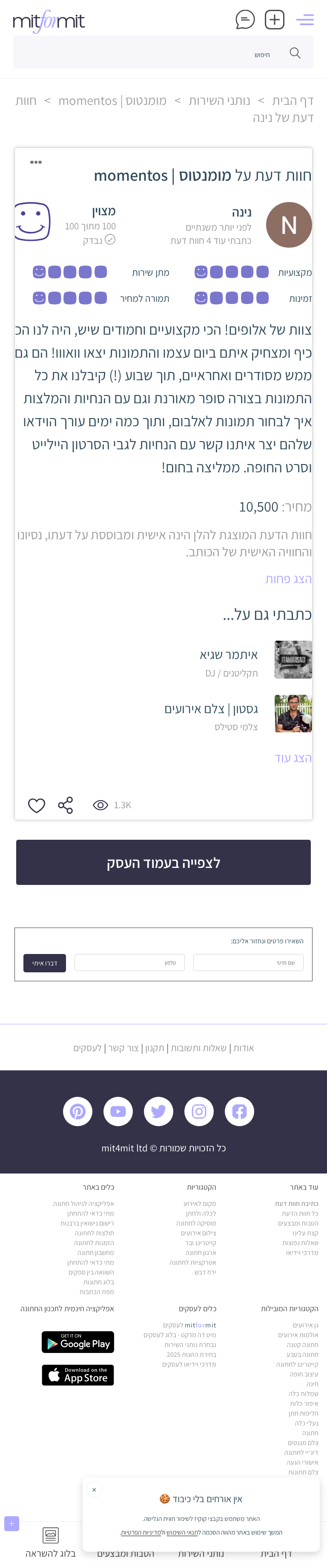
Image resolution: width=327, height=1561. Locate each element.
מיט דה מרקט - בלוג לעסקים (179, 1334)
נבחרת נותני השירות (190, 1344)
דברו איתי (44, 963)
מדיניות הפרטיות (141, 1532)
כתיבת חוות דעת (296, 1203)
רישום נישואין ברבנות (87, 1223)
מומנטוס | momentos (111, 100)
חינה (312, 1383)
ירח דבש (205, 1272)
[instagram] (203, 1123)
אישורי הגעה (302, 1462)
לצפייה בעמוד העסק (164, 862)
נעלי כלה (306, 1423)
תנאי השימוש (182, 1532)
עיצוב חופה (304, 1374)
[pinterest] (82, 1123)
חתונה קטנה (302, 1344)
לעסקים (87, 1047)
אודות (243, 1047)
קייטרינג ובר (200, 1242)
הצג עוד (293, 757)
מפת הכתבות (97, 1291)
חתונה (310, 1432)
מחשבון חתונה (95, 1252)
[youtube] (122, 1123)
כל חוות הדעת (300, 1213)
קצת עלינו (305, 1233)
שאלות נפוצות (300, 1242)
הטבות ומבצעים (298, 1223)
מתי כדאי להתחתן (90, 1213)
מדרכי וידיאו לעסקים (189, 1364)
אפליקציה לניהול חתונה (83, 1203)
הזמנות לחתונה (94, 1242)
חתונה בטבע (302, 1354)
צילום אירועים (198, 1233)
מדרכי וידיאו (302, 1252)
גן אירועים (305, 1325)
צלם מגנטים (303, 1442)
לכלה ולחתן (201, 1213)
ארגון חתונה (201, 1252)
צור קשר (123, 1047)
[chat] (245, 21)
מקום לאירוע (200, 1203)
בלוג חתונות (98, 1282)
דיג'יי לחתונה (301, 1452)
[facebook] (244, 1123)
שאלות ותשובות (199, 1047)
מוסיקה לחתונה (196, 1223)
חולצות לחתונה (94, 1233)
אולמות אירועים (298, 1334)
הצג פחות (288, 578)
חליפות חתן (303, 1413)
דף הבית (292, 100)
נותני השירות (218, 100)
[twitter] (163, 1123)
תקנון (154, 1047)
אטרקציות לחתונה (192, 1262)
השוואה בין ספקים (91, 1272)
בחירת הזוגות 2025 (191, 1354)
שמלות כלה (303, 1393)
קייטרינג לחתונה (297, 1364)
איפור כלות (304, 1403)
